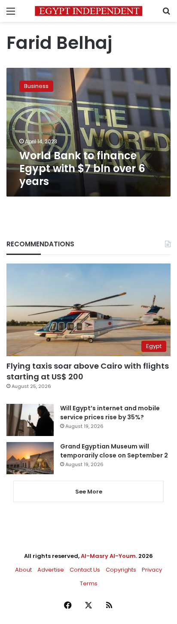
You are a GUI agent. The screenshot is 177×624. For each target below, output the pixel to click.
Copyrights (121, 570)
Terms (89, 583)
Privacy (152, 570)
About (23, 570)
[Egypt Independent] (88, 11)
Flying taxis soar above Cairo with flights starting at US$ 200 (87, 371)
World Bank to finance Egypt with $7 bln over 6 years (82, 168)
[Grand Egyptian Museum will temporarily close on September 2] (30, 458)
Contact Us (85, 570)
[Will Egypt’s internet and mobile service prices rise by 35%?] (30, 420)
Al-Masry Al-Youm (108, 556)
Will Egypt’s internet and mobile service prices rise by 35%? (110, 412)
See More (88, 492)
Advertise (50, 570)
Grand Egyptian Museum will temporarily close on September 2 (114, 451)
